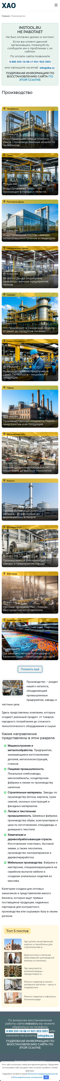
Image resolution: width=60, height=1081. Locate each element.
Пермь (10, 387)
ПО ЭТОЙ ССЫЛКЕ (36, 78)
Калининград (13, 620)
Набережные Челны (17, 248)
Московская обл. (15, 434)
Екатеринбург (14, 527)
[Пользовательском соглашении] (27, 1077)
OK (46, 1077)
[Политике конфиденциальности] (43, 1074)
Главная (6, 16)
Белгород (11, 573)
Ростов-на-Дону (15, 201)
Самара (10, 294)
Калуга (10, 480)
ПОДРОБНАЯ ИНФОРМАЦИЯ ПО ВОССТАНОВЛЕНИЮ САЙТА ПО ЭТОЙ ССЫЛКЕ (30, 1044)
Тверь (9, 155)
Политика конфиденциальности (30, 1061)
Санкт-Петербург (15, 341)
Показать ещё (30, 669)
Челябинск (12, 108)
